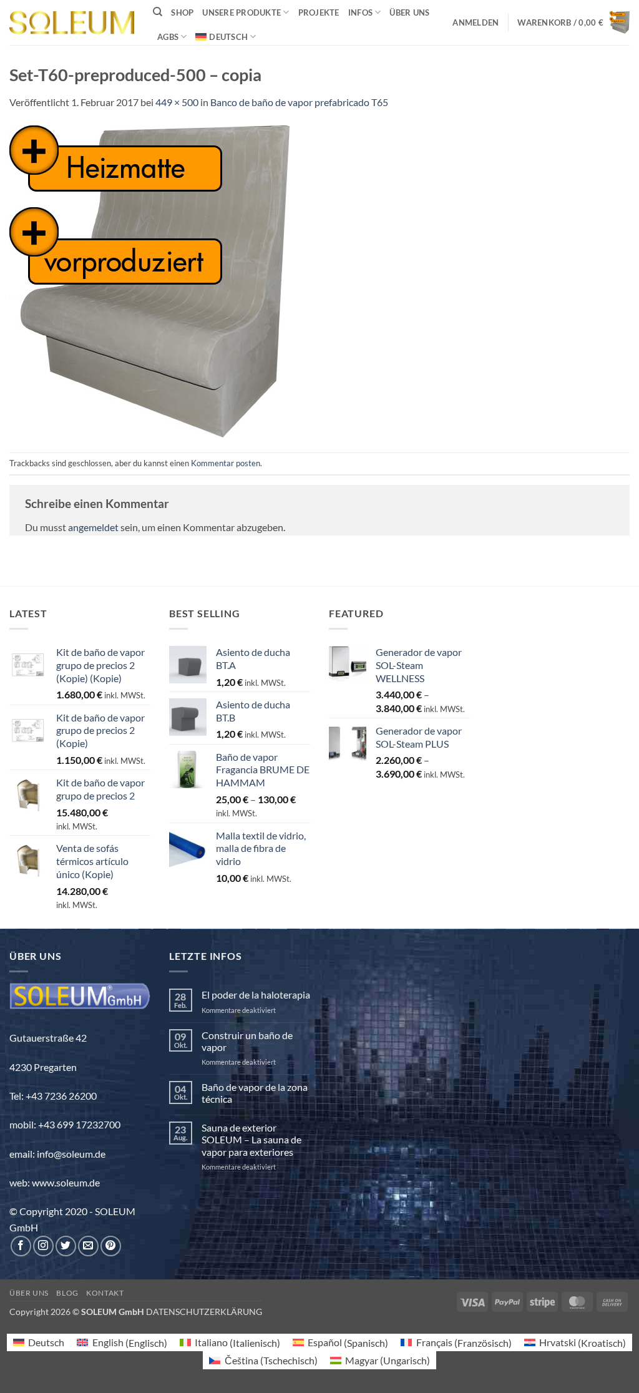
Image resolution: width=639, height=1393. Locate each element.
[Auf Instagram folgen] (43, 1246)
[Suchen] (157, 12)
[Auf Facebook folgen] (21, 1246)
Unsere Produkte (241, 12)
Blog (67, 1293)
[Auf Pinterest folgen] (110, 1246)
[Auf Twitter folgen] (66, 1246)
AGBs (167, 37)
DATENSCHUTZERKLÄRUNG (204, 1311)
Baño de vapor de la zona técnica (255, 1093)
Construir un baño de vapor (247, 1041)
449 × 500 (176, 102)
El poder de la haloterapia (256, 994)
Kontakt (105, 1293)
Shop (182, 12)
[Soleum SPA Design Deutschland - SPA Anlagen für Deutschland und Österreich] (71, 23)
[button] (475, 22)
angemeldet (93, 527)
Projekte (318, 12)
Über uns (409, 12)
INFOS (360, 12)
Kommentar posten (225, 463)
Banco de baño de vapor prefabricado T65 (299, 102)
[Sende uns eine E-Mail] (88, 1246)
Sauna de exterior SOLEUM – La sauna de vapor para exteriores (251, 1139)
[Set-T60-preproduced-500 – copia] (149, 280)
